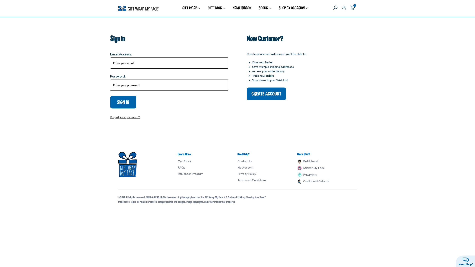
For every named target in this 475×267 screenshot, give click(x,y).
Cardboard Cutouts (316, 181)
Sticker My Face (314, 168)
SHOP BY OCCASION (292, 7)
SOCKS (263, 7)
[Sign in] (344, 8)
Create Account (266, 94)
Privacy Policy (247, 174)
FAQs (181, 167)
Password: (118, 76)
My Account (245, 167)
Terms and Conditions (252, 180)
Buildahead (310, 161)
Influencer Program (190, 174)
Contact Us (245, 161)
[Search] (335, 8)
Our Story (184, 161)
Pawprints (310, 174)
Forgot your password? (125, 117)
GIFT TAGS (215, 7)
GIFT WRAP (189, 7)
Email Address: (121, 54)
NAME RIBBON (242, 7)
